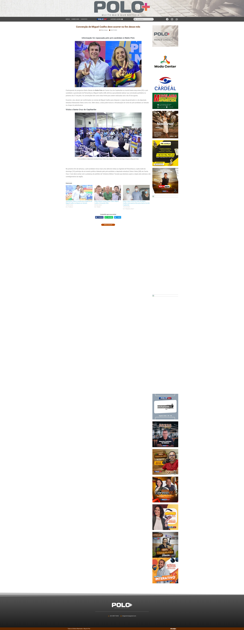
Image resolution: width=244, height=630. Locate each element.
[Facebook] (167, 19)
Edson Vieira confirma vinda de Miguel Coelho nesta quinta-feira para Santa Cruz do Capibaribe (136, 203)
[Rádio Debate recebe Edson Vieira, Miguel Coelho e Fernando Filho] (107, 192)
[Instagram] (172, 19)
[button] (99, 217)
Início (68, 19)
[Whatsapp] (176, 19)
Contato (84, 19)
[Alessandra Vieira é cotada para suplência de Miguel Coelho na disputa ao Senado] (79, 192)
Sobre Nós (75, 19)
